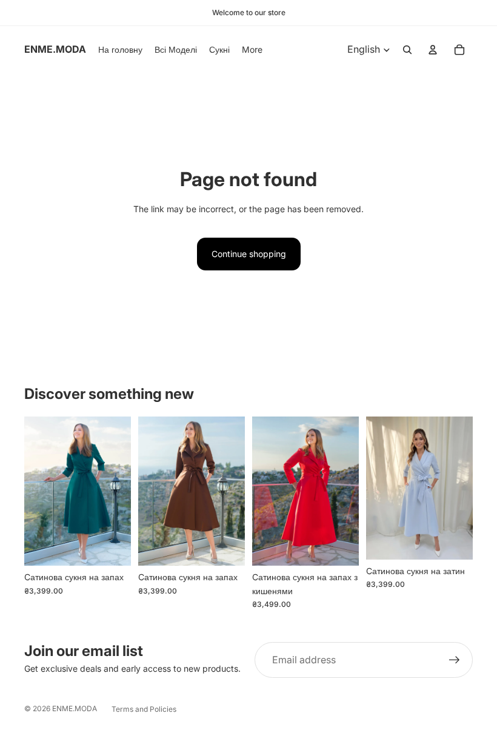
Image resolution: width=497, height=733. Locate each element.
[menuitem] (252, 49)
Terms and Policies (144, 709)
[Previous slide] (33, 491)
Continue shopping (249, 254)
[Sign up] (454, 660)
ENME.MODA (74, 708)
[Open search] (407, 49)
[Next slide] (121, 491)
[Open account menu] (432, 49)
